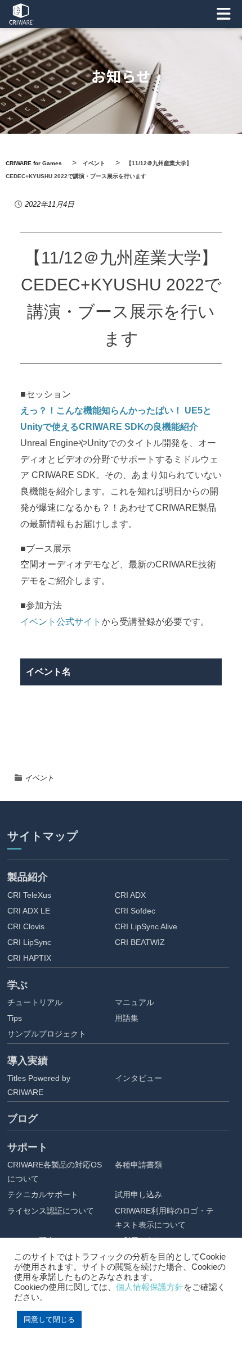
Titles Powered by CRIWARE (38, 1085)
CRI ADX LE (28, 910)
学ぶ (17, 984)
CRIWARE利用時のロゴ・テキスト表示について (164, 1217)
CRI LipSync (29, 942)
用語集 (126, 1018)
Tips (14, 1018)
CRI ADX (130, 894)
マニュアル (134, 1002)
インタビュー (138, 1078)
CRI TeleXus (29, 894)
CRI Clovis (25, 926)
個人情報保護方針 (149, 1287)
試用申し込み (138, 1194)
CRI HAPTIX (29, 957)
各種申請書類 (138, 1164)
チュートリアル (34, 1002)
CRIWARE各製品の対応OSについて (54, 1171)
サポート (27, 1147)
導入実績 (27, 1060)
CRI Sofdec (135, 910)
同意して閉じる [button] (49, 1319)
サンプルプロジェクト (46, 1033)
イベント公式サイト (60, 621)
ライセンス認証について (50, 1210)
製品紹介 (27, 877)
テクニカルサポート (42, 1194)
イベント (39, 778)
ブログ (22, 1118)
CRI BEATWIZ (140, 942)
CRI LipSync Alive (146, 926)
